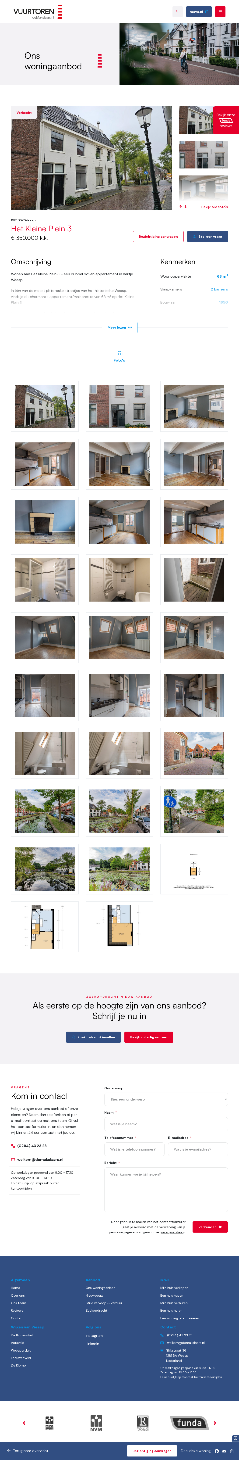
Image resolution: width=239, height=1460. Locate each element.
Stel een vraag (210, 236)
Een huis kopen (171, 1295)
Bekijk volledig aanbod (148, 1037)
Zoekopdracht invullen (96, 1037)
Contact (17, 1318)
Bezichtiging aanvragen (158, 236)
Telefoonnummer (120, 1138)
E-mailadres (180, 1138)
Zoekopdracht (96, 1310)
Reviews (17, 1310)
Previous (24, 1423)
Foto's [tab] (119, 360)
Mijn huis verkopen (174, 1288)
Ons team (18, 1303)
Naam (110, 1112)
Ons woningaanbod (101, 1288)
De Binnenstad (22, 1335)
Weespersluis (21, 1350)
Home (15, 1288)
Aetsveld (17, 1343)
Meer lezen (117, 327)
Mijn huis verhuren (174, 1303)
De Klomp (18, 1365)
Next (215, 1423)
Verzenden (207, 1227)
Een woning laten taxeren (179, 1318)
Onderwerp (113, 1088)
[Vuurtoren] (38, 12)
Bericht (112, 1163)
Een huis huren (171, 1310)
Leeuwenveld (21, 1358)
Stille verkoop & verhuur (104, 1303)
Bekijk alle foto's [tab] (214, 206)
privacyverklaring (173, 1232)
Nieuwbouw (94, 1295)
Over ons (18, 1295)
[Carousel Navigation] (183, 207)
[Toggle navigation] (220, 11)
